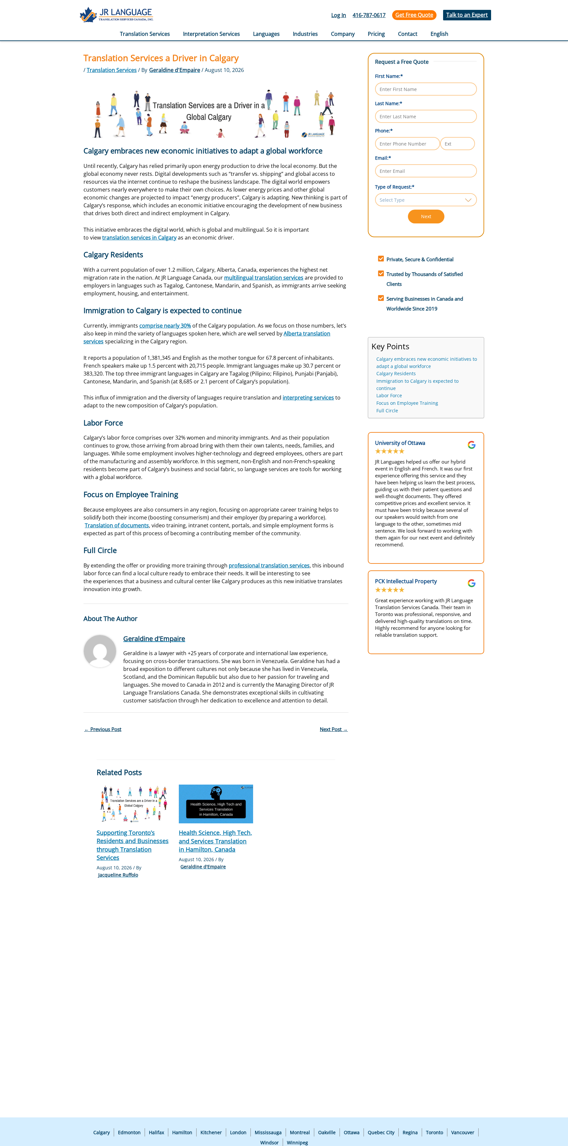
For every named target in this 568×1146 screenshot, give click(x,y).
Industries (305, 33)
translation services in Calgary (139, 237)
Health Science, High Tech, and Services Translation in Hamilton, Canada (215, 841)
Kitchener (211, 1132)
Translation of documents (117, 525)
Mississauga (268, 1132)
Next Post (334, 729)
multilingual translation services (263, 277)
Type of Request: (394, 187)
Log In (338, 15)
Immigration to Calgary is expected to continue (417, 384)
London (238, 1132)
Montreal (300, 1132)
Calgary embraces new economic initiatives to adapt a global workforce (426, 362)
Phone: (384, 130)
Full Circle (387, 411)
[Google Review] (471, 444)
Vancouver (462, 1132)
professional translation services (269, 565)
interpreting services (308, 397)
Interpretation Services (211, 33)
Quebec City (381, 1132)
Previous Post (102, 729)
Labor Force (389, 396)
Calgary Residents (396, 374)
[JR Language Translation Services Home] (116, 15)
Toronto (434, 1132)
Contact (407, 33)
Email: (383, 158)
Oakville (327, 1132)
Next (426, 216)
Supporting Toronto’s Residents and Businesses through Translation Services (133, 845)
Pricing (376, 33)
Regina (410, 1132)
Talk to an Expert (467, 14)
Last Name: (388, 103)
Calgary (101, 1132)
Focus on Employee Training (407, 403)
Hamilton (182, 1132)
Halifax (156, 1132)
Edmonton (129, 1132)
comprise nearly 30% (165, 325)
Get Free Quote (414, 14)
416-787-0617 (369, 15)
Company (343, 33)
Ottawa (352, 1132)
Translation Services (145, 33)
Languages (266, 33)
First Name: (389, 76)
